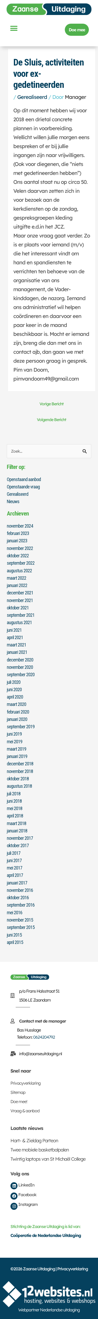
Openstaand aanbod (24, 479)
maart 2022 (16, 578)
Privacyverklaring (25, 1083)
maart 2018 (16, 823)
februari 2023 (18, 533)
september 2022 (20, 563)
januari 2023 (17, 540)
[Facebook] (14, 1196)
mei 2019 (14, 741)
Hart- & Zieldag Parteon (34, 1141)
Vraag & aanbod (24, 1110)
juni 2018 (14, 801)
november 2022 (20, 548)
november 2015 (20, 920)
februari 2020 (18, 712)
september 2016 (20, 905)
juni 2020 (14, 689)
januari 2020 (17, 719)
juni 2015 (14, 935)
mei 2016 (14, 912)
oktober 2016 (18, 897)
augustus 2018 (19, 786)
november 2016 (20, 890)
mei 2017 (14, 868)
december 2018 (20, 763)
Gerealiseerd (32, 97)
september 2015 (20, 927)
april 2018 (15, 815)
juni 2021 (14, 630)
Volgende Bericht (51, 419)
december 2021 (20, 592)
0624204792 (44, 1037)
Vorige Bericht (51, 403)
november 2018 (20, 771)
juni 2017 (14, 860)
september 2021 (20, 615)
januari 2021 (17, 652)
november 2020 (20, 667)
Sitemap (17, 1092)
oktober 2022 (18, 555)
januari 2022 (17, 585)
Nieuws (13, 501)
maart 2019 (16, 749)
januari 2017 (17, 883)
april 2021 (15, 637)
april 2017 (15, 875)
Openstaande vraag (23, 486)
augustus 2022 (19, 570)
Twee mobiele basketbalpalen (39, 1150)
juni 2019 (14, 734)
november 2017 (20, 838)
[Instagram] (14, 1206)
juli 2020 (13, 682)
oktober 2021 (18, 607)
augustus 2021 (19, 622)
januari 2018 (17, 830)
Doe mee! (18, 1101)
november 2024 (20, 526)
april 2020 (15, 697)
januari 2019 (17, 756)
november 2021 (20, 600)
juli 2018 (13, 793)
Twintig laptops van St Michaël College (47, 1159)
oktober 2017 (18, 845)
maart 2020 (16, 704)
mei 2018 (14, 808)
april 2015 (15, 942)
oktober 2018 (18, 778)
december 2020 (20, 660)
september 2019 (20, 726)
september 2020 (20, 674)
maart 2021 (16, 645)
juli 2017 (13, 853)
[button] (13, 28)
